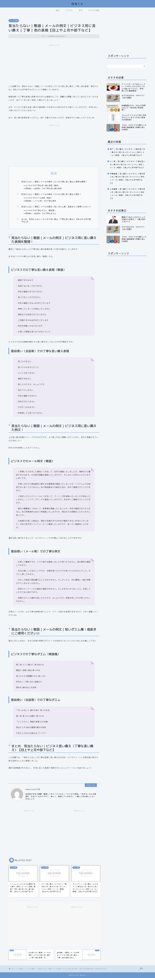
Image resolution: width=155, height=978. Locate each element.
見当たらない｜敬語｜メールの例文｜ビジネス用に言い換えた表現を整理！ (54, 181)
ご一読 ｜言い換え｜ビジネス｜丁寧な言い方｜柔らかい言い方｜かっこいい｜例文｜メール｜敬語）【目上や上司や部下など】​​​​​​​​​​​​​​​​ (127, 164)
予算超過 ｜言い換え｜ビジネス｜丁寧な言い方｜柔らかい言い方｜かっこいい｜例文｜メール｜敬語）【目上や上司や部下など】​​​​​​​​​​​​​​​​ (127, 178)
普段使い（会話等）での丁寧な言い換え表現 (43, 188)
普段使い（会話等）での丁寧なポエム (40, 213)
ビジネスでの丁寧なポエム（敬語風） (40, 210)
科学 (80, 10)
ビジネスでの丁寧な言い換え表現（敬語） (42, 185)
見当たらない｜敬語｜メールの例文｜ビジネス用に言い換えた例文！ (51, 194)
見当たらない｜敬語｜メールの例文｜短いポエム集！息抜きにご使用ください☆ (56, 206)
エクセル (69, 10)
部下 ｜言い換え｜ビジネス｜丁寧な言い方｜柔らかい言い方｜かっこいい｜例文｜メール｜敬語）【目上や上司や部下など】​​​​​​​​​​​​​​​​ (127, 152)
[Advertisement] (53, 64)
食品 (57, 10)
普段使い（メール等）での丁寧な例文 (40, 201)
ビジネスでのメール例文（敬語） (39, 198)
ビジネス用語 (93, 10)
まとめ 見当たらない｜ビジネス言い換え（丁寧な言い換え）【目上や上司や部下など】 (56, 220)
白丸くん (77, 3)
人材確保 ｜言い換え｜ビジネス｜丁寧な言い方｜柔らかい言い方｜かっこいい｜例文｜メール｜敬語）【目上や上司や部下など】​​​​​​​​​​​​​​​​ (127, 193)
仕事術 (20, 969)
